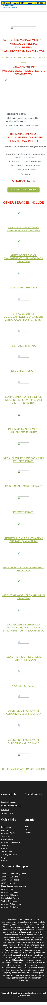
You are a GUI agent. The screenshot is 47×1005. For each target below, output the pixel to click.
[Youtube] (35, 810)
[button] (44, 7)
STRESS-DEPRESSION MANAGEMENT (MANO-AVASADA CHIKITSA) (23, 258)
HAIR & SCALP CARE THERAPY (23, 486)
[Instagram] (28, 810)
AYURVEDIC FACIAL (23, 685)
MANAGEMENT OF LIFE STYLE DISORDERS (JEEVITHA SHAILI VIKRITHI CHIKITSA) (23, 399)
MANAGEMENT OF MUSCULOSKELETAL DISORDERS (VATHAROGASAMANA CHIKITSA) (23, 316)
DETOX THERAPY (23, 512)
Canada (28, 832)
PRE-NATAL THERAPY (23, 345)
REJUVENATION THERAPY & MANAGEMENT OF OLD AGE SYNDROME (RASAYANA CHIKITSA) (23, 627)
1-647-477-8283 (7, 813)
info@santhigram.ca (8, 802)
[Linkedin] (41, 803)
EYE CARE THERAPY (23, 370)
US (26, 830)
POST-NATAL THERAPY (23, 287)
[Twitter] (35, 803)
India (27, 827)
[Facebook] (28, 803)
